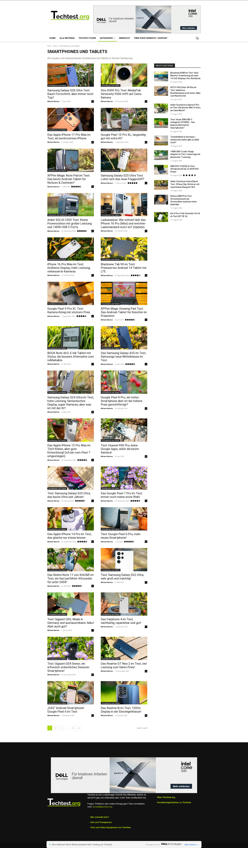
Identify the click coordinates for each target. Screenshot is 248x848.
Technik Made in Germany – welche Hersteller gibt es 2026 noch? (184, 140)
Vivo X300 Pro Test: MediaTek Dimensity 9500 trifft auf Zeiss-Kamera (121, 94)
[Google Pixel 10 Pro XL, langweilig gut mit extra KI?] (124, 119)
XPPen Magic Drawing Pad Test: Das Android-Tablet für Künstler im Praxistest (124, 312)
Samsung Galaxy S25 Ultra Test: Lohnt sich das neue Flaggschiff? (122, 177)
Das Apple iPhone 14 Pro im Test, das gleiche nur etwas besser (69, 535)
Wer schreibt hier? (99, 817)
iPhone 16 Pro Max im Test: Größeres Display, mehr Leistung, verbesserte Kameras (68, 268)
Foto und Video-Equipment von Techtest (110, 827)
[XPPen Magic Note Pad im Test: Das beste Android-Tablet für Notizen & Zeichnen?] (70, 160)
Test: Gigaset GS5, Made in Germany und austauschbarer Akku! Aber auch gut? (70, 623)
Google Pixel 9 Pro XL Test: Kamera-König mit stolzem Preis (68, 310)
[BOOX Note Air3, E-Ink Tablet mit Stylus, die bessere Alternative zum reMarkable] (70, 337)
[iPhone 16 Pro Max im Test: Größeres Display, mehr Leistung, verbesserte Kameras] (70, 249)
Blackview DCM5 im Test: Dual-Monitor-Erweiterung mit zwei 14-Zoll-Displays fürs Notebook (185, 76)
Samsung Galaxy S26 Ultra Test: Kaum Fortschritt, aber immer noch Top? (70, 94)
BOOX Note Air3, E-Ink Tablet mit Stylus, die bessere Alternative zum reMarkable (70, 356)
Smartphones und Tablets (57, 85)
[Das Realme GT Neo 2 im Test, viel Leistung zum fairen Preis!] (124, 648)
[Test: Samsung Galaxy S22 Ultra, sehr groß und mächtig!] (124, 559)
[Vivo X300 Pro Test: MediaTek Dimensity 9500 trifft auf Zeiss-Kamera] (124, 75)
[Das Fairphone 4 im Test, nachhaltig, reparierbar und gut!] (124, 604)
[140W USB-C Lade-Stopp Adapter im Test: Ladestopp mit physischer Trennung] (161, 155)
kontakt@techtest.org (102, 806)
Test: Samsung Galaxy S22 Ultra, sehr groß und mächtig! (122, 576)
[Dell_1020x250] (124, 775)
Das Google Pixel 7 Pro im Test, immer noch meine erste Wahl (122, 495)
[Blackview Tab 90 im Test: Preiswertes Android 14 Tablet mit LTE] (124, 249)
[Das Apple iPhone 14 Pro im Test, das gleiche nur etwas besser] (70, 518)
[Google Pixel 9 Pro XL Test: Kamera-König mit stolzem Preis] (70, 293)
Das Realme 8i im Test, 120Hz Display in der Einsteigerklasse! (121, 709)
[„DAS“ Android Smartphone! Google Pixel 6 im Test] (70, 692)
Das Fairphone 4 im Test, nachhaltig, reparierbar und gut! (121, 621)
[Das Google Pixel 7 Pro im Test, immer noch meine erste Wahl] (124, 478)
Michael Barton (53, 101)
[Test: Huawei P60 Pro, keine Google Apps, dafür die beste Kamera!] (124, 430)
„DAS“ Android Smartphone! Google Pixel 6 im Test (65, 709)
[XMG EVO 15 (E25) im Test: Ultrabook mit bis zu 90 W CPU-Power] (161, 170)
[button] (197, 38)
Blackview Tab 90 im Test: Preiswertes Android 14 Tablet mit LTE (123, 268)
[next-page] (79, 728)
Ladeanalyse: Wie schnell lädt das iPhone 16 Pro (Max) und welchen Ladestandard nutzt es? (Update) (123, 223)
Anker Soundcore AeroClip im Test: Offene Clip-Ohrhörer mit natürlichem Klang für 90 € (184, 184)
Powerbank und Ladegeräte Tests (59, 215)
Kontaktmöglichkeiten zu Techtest (174, 802)
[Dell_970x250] (147, 19)
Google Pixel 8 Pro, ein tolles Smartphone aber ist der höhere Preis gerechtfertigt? (121, 401)
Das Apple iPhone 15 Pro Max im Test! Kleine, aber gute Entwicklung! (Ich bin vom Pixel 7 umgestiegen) (69, 451)
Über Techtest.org (166, 797)
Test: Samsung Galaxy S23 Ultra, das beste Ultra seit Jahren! (69, 495)
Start (49, 46)
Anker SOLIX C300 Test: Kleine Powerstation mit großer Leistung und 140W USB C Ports (69, 223)
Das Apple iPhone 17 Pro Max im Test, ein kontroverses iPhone (69, 136)
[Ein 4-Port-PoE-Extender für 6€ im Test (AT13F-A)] (161, 217)
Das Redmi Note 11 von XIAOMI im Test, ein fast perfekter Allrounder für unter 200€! (70, 578)
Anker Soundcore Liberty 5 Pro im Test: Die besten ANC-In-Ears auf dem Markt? (185, 108)
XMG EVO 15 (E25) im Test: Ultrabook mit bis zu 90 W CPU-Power (184, 169)
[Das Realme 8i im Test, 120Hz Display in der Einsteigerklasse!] (124, 692)
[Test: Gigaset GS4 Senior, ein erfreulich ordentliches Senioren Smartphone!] (70, 648)
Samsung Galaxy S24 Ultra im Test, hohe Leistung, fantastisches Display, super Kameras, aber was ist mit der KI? (70, 403)
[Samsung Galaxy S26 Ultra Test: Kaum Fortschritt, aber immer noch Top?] (70, 75)
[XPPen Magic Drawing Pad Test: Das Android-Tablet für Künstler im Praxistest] (124, 293)
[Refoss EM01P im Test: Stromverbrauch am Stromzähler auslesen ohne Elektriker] (161, 199)
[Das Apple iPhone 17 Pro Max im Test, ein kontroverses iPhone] (70, 119)
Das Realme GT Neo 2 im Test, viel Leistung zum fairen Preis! (124, 665)
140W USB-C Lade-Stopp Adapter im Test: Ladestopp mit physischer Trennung (185, 154)
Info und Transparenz (101, 822)
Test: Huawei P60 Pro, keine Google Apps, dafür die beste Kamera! (120, 449)
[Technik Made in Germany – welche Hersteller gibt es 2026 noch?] (161, 140)
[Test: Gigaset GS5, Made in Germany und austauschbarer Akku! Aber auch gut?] (70, 604)
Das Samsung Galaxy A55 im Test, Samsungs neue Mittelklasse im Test (123, 356)
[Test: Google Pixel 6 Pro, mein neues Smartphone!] (124, 518)
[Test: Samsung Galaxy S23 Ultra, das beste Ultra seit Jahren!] (70, 478)
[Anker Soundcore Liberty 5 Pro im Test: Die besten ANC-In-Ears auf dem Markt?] (161, 108)
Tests (55, 46)
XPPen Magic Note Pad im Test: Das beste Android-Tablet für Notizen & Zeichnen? (68, 179)
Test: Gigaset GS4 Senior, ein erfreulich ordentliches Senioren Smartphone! (68, 667)
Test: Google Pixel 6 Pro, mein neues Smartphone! (120, 535)
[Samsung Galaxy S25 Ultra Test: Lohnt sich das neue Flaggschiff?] (124, 160)
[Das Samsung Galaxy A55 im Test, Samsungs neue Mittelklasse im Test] (124, 337)
